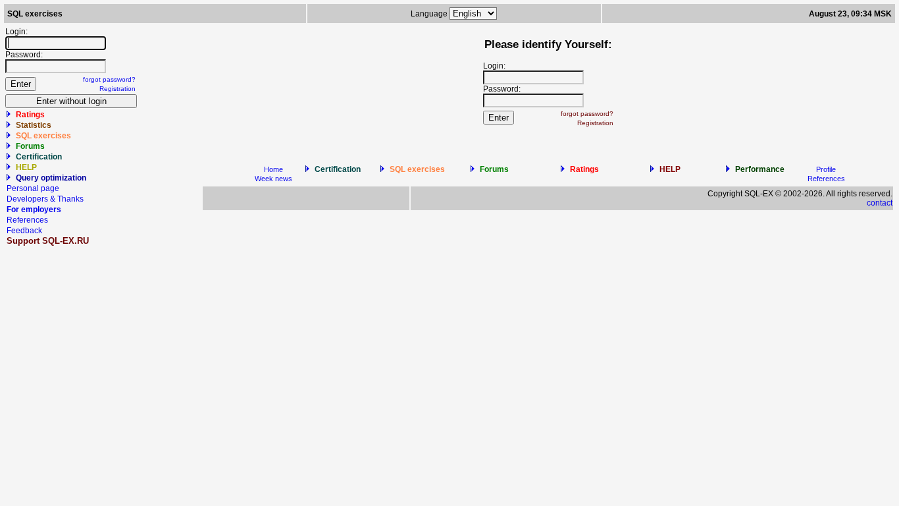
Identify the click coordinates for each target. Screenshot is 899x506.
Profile (826, 169)
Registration (117, 88)
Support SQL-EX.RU (48, 241)
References (27, 220)
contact (879, 203)
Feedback (24, 230)
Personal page (33, 188)
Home (273, 169)
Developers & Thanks (45, 199)
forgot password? (109, 79)
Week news (273, 179)
